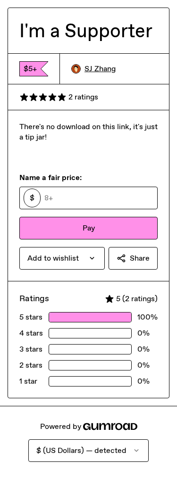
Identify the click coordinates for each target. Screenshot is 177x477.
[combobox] (62, 258)
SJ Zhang (100, 68)
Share (140, 258)
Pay (89, 227)
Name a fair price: (50, 177)
